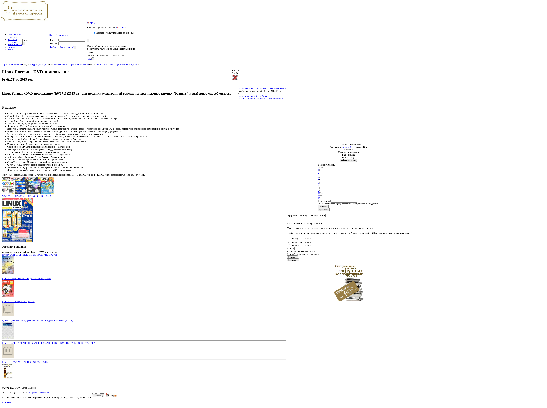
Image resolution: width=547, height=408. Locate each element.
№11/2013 (46, 196)
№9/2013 (19, 196)
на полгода (297, 242)
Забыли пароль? (66, 47)
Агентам (12, 42)
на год (295, 238)
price (307, 238)
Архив (134, 64)
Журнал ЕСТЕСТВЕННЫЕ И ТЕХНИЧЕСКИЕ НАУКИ (29, 255)
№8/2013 (6, 196)
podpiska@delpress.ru (39, 392)
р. (310, 238)
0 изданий (346, 147)
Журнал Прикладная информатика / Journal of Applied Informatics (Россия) (37, 320)
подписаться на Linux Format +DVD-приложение (262, 88)
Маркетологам (15, 44)
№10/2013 (33, 196)
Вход (51, 35)
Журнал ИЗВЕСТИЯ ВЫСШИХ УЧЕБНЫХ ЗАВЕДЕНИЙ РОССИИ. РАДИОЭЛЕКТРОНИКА (48, 343)
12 (319, 198)
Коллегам (12, 39)
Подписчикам (14, 34)
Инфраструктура (38, 64)
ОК (89, 59)
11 (319, 195)
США (92, 23)
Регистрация (62, 35)
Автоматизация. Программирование (71, 64)
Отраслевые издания (12, 64)
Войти (53, 47)
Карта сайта (8, 402)
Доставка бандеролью (115, 33)
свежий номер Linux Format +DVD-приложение (261, 98)
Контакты (12, 49)
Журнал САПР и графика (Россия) (18, 301)
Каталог (12, 47)
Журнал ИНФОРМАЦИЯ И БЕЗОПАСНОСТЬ (25, 362)
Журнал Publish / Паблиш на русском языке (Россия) (27, 278)
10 (319, 193)
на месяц (296, 245)
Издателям (13, 37)
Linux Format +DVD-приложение (112, 64)
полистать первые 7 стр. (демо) (253, 96)
